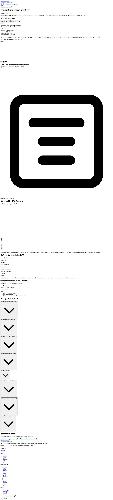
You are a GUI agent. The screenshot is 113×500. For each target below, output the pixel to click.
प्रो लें (2, 5)
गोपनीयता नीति (6, 490)
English (2, 3)
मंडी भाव (5, 4)
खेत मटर (3, 7)
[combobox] (3, 21)
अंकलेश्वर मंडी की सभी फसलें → (32, 438)
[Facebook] (2, 451)
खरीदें (11, 4)
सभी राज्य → (5, 476)
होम (1, 7)
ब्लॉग (14, 4)
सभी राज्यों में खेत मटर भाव (21, 438)
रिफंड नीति (5, 492)
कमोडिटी (2, 4)
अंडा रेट (8, 4)
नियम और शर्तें (5, 491)
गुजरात (7, 7)
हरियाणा (4, 473)
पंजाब (4, 471)
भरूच (10, 7)
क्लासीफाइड (5, 459)
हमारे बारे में (5, 481)
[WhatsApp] (1, 451)
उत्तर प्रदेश (5, 467)
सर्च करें (2, 23)
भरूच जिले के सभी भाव (5, 438)
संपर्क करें (5, 482)
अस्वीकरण (5, 493)
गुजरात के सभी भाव (12, 438)
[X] (4, 451)
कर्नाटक (4, 475)
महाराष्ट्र (4, 469)
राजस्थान (5, 470)
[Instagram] (3, 451)
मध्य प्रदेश (5, 468)
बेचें (12, 4)
